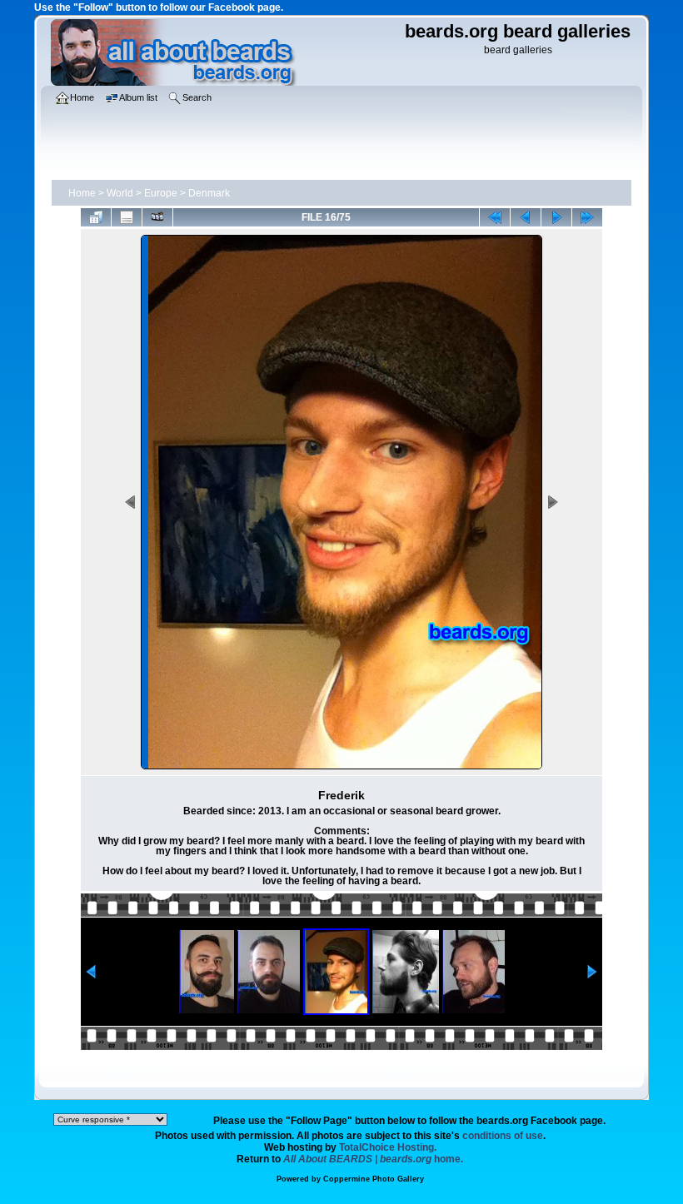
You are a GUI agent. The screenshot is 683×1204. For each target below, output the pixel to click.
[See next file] (556, 217)
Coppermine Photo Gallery (373, 1179)
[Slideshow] (157, 217)
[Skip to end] (587, 217)
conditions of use (502, 1136)
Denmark (209, 193)
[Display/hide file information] (127, 217)
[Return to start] (495, 217)
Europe (160, 193)
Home (82, 193)
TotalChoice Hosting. (387, 1147)
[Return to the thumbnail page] (96, 217)
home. (373, 1159)
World (120, 193)
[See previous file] (526, 217)
